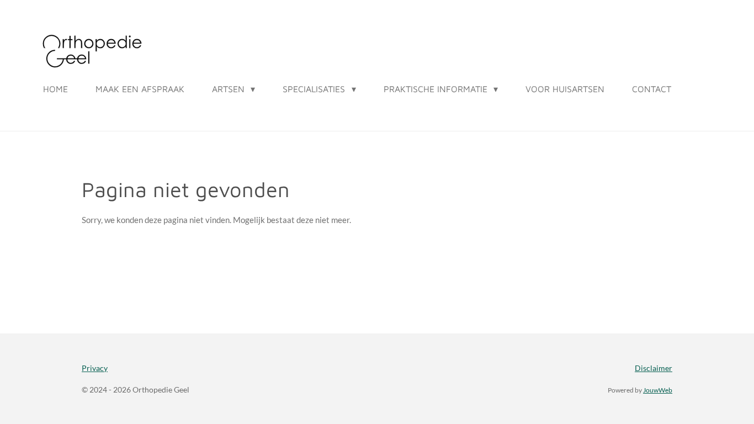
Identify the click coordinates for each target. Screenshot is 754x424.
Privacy (95, 368)
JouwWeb (657, 390)
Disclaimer (653, 368)
